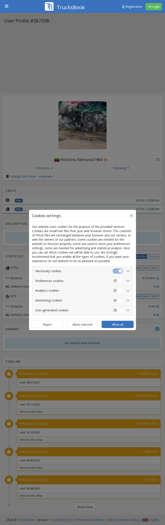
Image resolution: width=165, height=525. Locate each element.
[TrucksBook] (65, 1)
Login (155, 6)
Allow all (117, 324)
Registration (133, 6)
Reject (47, 324)
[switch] (118, 280)
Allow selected (82, 324)
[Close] (131, 216)
